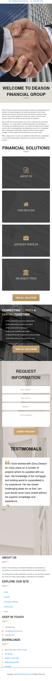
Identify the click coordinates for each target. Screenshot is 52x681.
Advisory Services (26, 244)
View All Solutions (26, 297)
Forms (6, 612)
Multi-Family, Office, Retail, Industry (15, 650)
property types (8, 607)
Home (6, 592)
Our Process (26, 210)
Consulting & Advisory (11, 602)
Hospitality (7, 666)
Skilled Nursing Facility (11, 662)
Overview (7, 597)
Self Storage (8, 654)
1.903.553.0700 (38, 1)
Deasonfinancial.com (25, 674)
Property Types (26, 278)
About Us (26, 176)
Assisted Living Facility (11, 658)
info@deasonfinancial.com (20, 1)
